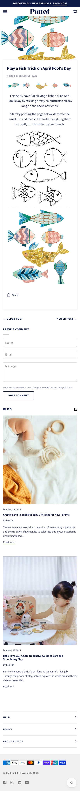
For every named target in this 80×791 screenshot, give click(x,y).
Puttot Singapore (19, 773)
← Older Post (13, 318)
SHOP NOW (60, 3)
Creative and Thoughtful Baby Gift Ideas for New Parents (36, 514)
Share (15, 295)
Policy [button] (8, 729)
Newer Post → (67, 318)
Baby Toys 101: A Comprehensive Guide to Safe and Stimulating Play (33, 657)
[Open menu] (9, 11)
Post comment (18, 395)
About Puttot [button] (13, 741)
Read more (9, 542)
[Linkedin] (19, 782)
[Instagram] (12, 782)
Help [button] (6, 717)
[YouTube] (27, 782)
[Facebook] (5, 782)
